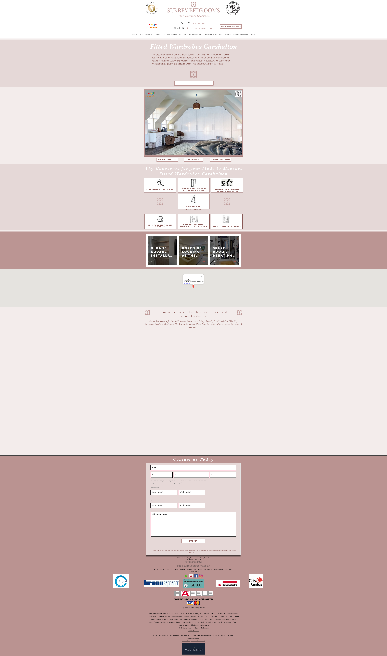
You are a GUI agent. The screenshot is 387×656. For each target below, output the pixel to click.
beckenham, (178, 619)
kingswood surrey (210, 616)
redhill (218, 619)
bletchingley (204, 625)
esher (164, 619)
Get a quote (218, 569)
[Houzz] (186, 575)
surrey (192, 613)
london (207, 613)
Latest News (228, 569)
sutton (200, 619)
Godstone (164, 622)
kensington (193, 622)
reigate (212, 619)
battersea (194, 619)
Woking (181, 625)
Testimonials (208, 569)
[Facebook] (196, 575)
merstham (221, 622)
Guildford (172, 622)
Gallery (189, 569)
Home (156, 569)
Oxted (151, 622)
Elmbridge (195, 625)
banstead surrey (224, 613)
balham (207, 619)
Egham (235, 622)
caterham (225, 619)
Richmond (233, 619)
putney (158, 619)
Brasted (187, 625)
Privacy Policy (194, 571)
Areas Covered (179, 569)
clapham (186, 619)
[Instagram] (201, 575)
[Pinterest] (191, 575)
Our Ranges (198, 569)
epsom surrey (158, 616)
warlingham (211, 622)
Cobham (228, 622)
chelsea (186, 622)
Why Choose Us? (166, 569)
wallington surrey (182, 616)
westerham (202, 622)
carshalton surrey (196, 616)
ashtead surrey (170, 616)
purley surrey (223, 616)
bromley (169, 619)
